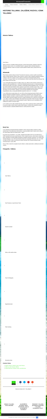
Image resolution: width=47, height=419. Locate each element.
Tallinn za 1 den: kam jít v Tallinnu (12, 366)
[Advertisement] (23, 24)
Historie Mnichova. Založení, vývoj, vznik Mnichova (15, 368)
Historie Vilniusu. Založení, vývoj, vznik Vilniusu (15, 365)
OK (37, 417)
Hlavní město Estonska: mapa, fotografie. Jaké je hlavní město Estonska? (23, 407)
